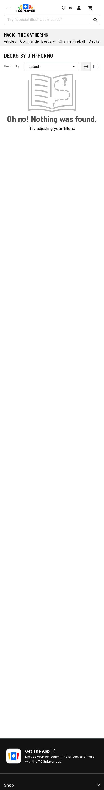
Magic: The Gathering (26, 35)
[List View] (95, 66)
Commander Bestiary (37, 41)
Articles (10, 41)
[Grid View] (85, 66)
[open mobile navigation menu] (8, 8)
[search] (47, 19)
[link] (25, 8)
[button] (95, 20)
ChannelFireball (72, 41)
